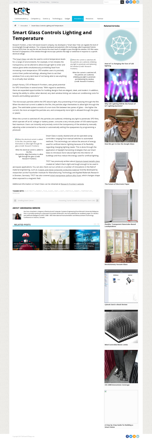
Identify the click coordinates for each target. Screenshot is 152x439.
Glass (50, 191)
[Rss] (134, 2)
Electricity (29, 191)
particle (69, 191)
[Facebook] (127, 2)
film (45, 191)
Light (62, 191)
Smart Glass (21, 59)
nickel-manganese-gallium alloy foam (65, 175)
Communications (21, 19)
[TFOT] (22, 10)
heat (56, 191)
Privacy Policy (44, 2)
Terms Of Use (33, 2)
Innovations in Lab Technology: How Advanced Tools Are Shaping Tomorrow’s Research (86, 246)
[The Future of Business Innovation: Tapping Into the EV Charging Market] (56, 243)
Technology (56, 19)
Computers (35, 19)
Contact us (55, 2)
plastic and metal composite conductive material (59, 170)
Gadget (67, 19)
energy (39, 191)
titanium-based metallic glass (88, 161)
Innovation (78, 19)
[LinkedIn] (137, 2)
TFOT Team (23, 2)
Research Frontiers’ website (72, 184)
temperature (86, 191)
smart (76, 191)
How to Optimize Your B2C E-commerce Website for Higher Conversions (24, 246)
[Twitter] (131, 2)
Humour (100, 19)
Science (45, 19)
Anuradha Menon (30, 208)
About (16, 2)
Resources (89, 19)
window (16, 193)
